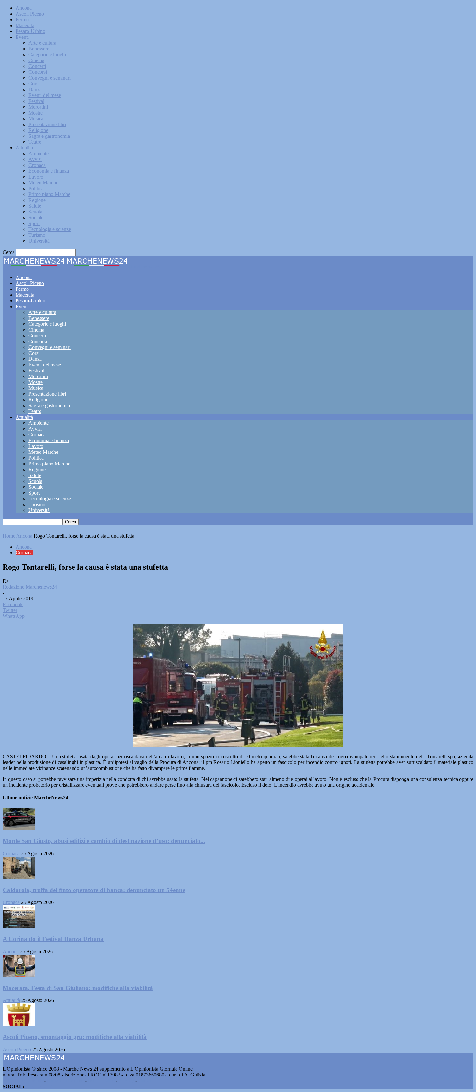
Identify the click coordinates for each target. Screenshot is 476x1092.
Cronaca (37, 165)
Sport (34, 223)
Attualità (24, 147)
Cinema (36, 60)
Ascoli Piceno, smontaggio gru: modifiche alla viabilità (75, 1036)
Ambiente (38, 153)
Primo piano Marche (49, 194)
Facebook (36, 1086)
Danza (35, 89)
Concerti (37, 66)
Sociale (35, 217)
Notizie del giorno (65, 1080)
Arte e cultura (42, 43)
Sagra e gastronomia (49, 136)
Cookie (145, 1080)
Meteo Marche (43, 182)
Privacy (126, 1080)
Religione (38, 130)
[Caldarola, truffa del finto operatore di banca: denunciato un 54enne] (19, 877)
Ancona (24, 8)
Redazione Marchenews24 (30, 587)
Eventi (22, 37)
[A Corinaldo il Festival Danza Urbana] (19, 926)
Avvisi (35, 159)
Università (39, 241)
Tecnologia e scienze (49, 229)
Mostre (35, 112)
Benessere (38, 48)
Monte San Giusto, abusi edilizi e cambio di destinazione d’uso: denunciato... (104, 840)
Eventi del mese (44, 95)
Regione (37, 200)
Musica (35, 118)
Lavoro (35, 177)
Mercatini (38, 107)
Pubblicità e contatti (23, 1080)
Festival (36, 101)
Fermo (22, 19)
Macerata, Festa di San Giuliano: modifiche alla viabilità (78, 988)
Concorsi (37, 72)
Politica (36, 188)
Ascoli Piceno (30, 13)
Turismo (36, 235)
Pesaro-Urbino (30, 31)
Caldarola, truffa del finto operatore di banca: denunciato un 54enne (94, 890)
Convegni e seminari (49, 78)
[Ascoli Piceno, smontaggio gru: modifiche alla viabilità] (19, 1024)
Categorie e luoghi (47, 54)
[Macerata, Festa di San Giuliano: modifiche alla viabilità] (19, 975)
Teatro (34, 142)
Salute (34, 206)
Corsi (34, 83)
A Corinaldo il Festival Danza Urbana (53, 938)
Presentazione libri (47, 124)
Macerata (25, 25)
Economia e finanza (48, 171)
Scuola (35, 211)
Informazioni (101, 1080)
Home (9, 536)
